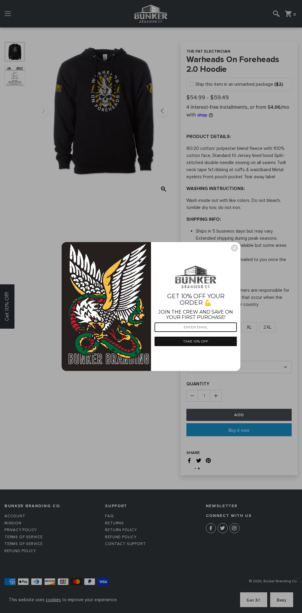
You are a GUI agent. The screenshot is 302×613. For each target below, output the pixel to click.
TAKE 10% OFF (195, 341)
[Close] (234, 248)
